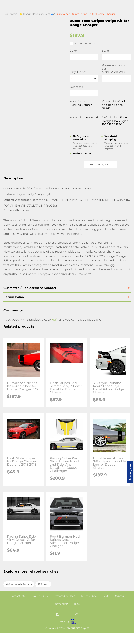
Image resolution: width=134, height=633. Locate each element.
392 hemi (43, 584)
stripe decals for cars (19, 584)
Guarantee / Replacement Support (29, 288)
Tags (77, 603)
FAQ (105, 596)
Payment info (40, 596)
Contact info (18, 596)
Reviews (119, 596)
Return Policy (14, 297)
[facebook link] (57, 615)
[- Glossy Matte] (84, 78)
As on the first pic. (86, 43)
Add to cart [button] (100, 164)
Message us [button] (130, 472)
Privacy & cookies (64, 596)
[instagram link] (76, 615)
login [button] (54, 319)
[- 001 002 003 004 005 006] (116, 57)
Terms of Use (89, 596)
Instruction (61, 603)
